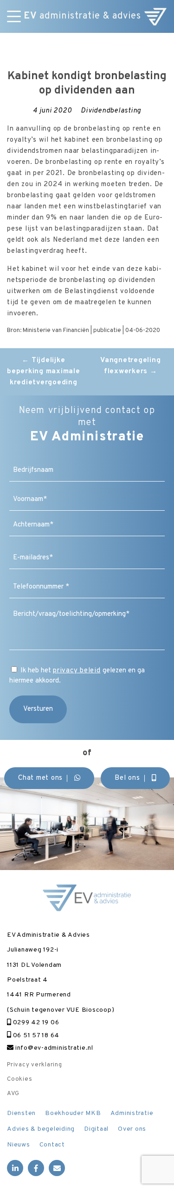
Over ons (132, 1129)
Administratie (132, 1113)
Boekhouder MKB (73, 1113)
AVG (13, 1093)
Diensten (21, 1113)
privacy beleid (77, 670)
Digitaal (96, 1129)
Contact (52, 1145)
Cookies (19, 1079)
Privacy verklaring (34, 1065)
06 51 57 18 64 (35, 1036)
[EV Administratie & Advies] (155, 16)
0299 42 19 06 (35, 1023)
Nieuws (18, 1145)
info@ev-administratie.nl (53, 1048)
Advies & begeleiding (41, 1129)
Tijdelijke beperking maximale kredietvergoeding (43, 371)
